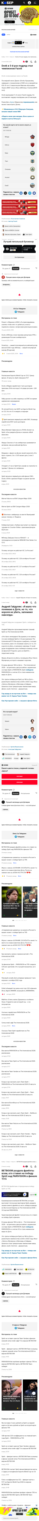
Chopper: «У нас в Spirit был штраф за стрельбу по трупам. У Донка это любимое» (19, 467)
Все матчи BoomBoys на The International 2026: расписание (18, 1104)
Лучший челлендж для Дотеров (18, 802)
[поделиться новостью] (35, 62)
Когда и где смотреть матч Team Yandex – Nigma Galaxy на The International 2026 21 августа (19, 1135)
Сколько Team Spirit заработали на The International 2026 (16, 1032)
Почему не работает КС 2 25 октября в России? (18, 583)
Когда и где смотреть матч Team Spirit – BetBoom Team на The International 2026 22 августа (19, 1114)
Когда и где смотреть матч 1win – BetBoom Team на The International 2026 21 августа (19, 1145)
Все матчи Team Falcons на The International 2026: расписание (19, 1124)
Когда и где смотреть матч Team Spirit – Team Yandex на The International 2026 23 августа (18, 1093)
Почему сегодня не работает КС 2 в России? (17, 550)
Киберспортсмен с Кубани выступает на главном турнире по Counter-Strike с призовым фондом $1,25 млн (19, 527)
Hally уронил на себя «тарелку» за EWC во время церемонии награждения (19, 400)
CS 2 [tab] (3, 34)
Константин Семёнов (18, 219)
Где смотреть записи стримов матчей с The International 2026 (17, 955)
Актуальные (25, 268)
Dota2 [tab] (8, 34)
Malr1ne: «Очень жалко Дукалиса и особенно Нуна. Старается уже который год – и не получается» (18, 1001)
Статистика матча (18, 46)
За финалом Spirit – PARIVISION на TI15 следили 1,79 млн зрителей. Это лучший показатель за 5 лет (19, 966)
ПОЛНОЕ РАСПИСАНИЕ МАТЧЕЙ (19, 51)
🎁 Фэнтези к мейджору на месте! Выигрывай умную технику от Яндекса (18, 516)
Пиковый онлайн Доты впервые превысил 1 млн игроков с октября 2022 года (19, 979)
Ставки (8, 1161)
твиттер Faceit (12, 221)
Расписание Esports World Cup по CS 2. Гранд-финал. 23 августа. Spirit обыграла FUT (18, 376)
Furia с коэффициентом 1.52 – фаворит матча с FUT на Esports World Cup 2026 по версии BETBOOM (18, 1482)
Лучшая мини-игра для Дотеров (18, 277)
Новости (12, 57)
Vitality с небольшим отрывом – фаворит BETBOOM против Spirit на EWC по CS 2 (16, 1506)
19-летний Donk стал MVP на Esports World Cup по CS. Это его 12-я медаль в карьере (19, 410)
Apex (12, 102)
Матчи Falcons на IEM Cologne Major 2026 (16, 498)
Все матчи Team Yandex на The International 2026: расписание (19, 1072)
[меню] (35, 3)
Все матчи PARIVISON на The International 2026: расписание (19, 1052)
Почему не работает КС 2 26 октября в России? (18, 575)
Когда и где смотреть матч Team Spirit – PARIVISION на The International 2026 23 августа (19, 1083)
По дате (5, 268)
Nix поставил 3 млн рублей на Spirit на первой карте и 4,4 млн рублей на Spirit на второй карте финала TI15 (19, 1425)
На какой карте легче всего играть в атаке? (17, 126)
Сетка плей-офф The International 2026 (15, 1023)
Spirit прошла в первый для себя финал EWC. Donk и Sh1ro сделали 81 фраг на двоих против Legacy (18, 478)
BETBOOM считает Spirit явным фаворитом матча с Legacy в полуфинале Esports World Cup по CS (19, 1470)
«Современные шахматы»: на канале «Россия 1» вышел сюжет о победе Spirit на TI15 (19, 858)
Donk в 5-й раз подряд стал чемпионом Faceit (26, 57)
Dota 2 (7, 597)
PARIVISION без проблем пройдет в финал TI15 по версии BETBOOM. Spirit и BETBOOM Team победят (19, 1364)
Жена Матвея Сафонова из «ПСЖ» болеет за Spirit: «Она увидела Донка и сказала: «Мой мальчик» (18, 432)
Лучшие (15, 268)
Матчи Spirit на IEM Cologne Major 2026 (16, 506)
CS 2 (7, 57)
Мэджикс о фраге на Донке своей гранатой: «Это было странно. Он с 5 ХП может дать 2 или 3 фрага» (19, 455)
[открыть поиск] (24, 2)
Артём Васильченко (17, 747)
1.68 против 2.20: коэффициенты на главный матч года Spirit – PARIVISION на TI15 (19, 1437)
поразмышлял (28, 102)
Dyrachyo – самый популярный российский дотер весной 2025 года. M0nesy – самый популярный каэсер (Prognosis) (19, 347)
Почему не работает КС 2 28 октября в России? (18, 558)
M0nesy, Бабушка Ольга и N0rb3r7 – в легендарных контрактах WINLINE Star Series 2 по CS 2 (19, 540)
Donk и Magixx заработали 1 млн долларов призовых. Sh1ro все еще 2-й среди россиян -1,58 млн (19, 388)
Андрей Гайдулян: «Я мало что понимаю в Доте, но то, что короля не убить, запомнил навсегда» (26, 597)
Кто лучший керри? (10, 712)
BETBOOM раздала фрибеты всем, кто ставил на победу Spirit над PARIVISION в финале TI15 (19, 848)
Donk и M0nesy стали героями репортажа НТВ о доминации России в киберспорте (19, 336)
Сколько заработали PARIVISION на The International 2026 (16, 1013)
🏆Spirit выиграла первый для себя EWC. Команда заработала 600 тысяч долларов (19, 420)
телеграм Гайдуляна (14, 749)
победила (29, 670)
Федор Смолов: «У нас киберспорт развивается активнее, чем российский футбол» (19, 444)
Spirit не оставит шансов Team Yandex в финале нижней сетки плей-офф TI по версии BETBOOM (19, 1339)
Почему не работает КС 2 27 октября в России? (18, 566)
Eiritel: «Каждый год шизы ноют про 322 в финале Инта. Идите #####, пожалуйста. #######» (19, 989)
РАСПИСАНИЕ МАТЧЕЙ (8, 29)
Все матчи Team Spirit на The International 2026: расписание (18, 1062)
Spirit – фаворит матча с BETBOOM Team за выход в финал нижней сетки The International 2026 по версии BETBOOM (19, 1351)
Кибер (3, 57)
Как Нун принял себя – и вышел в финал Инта (19, 701)
